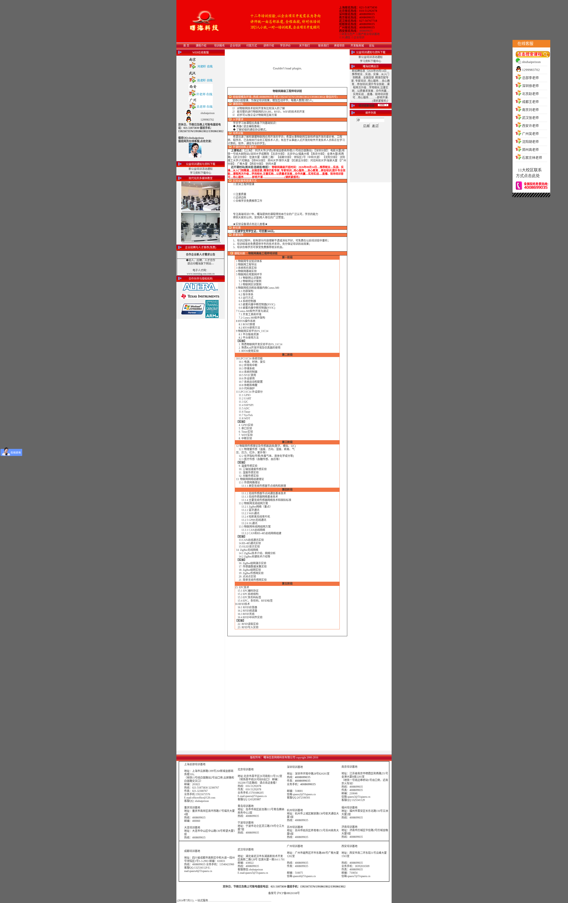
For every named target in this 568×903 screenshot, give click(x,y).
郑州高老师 (530, 149)
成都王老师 (530, 102)
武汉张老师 (530, 118)
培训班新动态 (367, 105)
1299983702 (531, 70)
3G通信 (346, 37)
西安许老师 (530, 126)
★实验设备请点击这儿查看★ (250, 224)
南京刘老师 (530, 110)
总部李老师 (530, 78)
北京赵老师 (530, 94)
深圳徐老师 (530, 86)
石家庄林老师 (532, 157)
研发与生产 (348, 34)
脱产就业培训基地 (369, 34)
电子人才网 (199, 270)
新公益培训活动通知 (201, 169)
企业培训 (359, 37)
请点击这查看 (268, 782)
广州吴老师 (530, 133)
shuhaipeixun (531, 62)
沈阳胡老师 (530, 141)
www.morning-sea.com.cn (201, 273)
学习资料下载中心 (200, 173)
